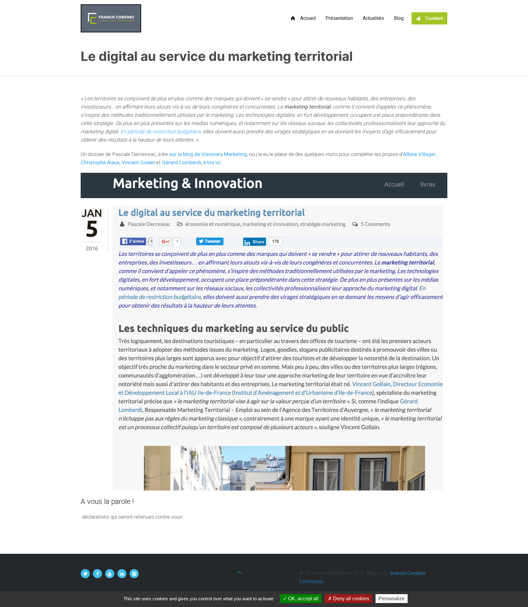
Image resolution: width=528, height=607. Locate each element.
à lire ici (212, 162)
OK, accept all (302, 598)
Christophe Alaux (100, 162)
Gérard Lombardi (181, 162)
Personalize (392, 598)
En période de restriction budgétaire (160, 131)
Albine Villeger (419, 154)
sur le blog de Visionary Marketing (208, 154)
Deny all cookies (350, 598)
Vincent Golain (138, 162)
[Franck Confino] (111, 18)
